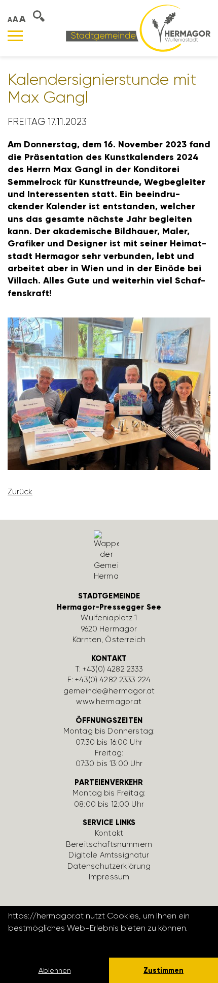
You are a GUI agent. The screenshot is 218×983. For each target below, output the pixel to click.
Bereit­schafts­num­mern (109, 844)
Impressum (109, 876)
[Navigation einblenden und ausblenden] (15, 35)
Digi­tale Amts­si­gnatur (108, 855)
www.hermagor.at (108, 701)
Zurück (20, 491)
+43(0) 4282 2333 (113, 669)
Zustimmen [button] (163, 970)
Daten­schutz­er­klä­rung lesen (63, 941)
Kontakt (109, 833)
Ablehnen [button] (55, 970)
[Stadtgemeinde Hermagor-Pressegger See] (138, 28)
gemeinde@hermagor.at (109, 690)
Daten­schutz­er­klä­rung (109, 866)
